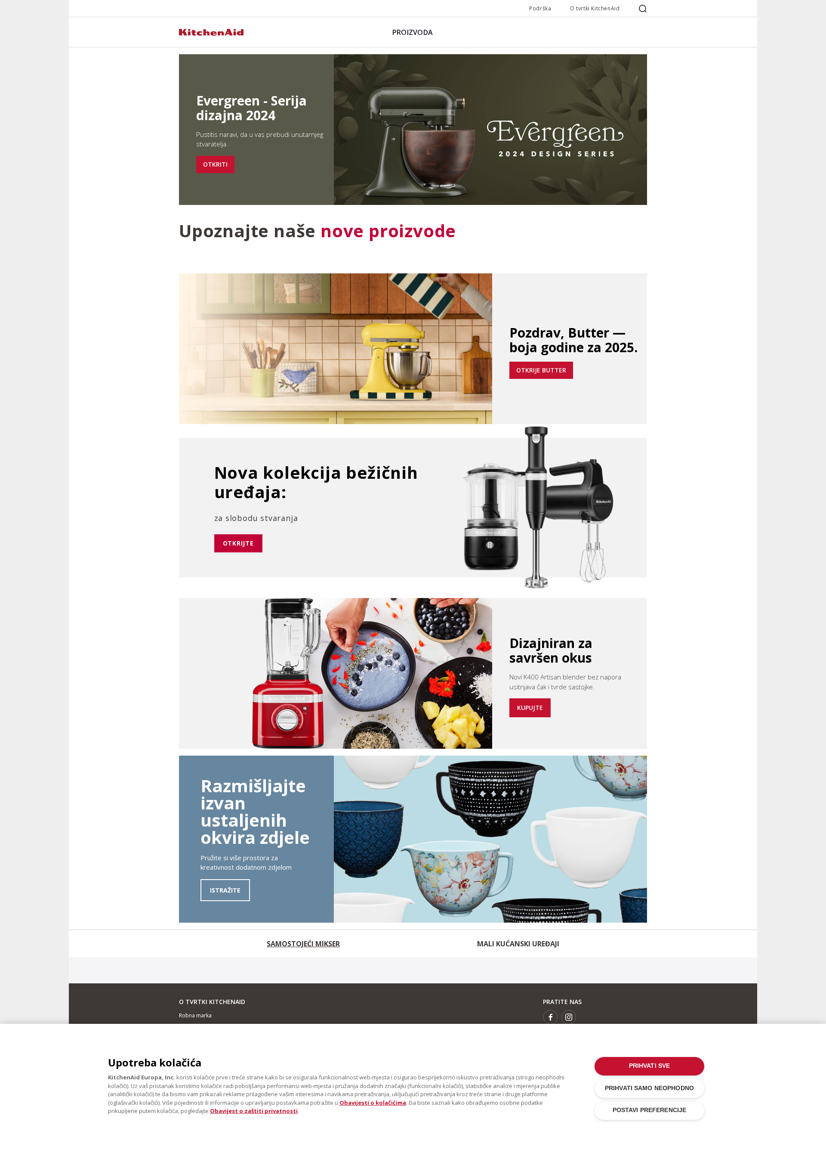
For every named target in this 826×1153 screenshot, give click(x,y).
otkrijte (238, 543)
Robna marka (195, 1015)
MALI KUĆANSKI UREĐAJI (518, 943)
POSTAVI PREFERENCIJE (650, 1110)
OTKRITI (215, 164)
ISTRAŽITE (225, 890)
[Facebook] (550, 1017)
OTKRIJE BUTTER (541, 370)
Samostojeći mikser (303, 943)
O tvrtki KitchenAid (595, 8)
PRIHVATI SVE (649, 1066)
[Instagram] (568, 1017)
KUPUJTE (530, 708)
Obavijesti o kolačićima (372, 1103)
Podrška (540, 8)
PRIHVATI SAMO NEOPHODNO (649, 1088)
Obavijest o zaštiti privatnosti (254, 1111)
